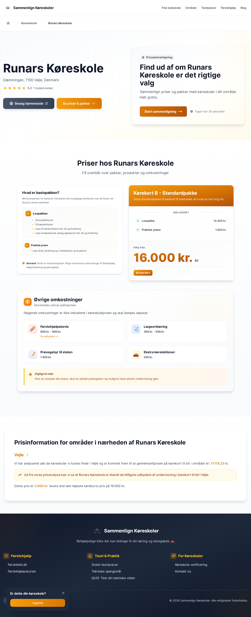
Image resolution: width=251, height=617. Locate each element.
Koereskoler (29, 23)
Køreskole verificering (191, 565)
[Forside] (8, 23)
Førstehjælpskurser (22, 571)
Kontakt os (183, 571)
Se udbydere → (49, 336)
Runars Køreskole (60, 23)
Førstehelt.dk (17, 565)
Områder (191, 7)
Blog (243, 7)
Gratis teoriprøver (105, 565)
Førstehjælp (228, 7)
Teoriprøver (208, 7)
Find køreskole (171, 7)
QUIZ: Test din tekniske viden (113, 578)
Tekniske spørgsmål (106, 571)
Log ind (38, 602)
